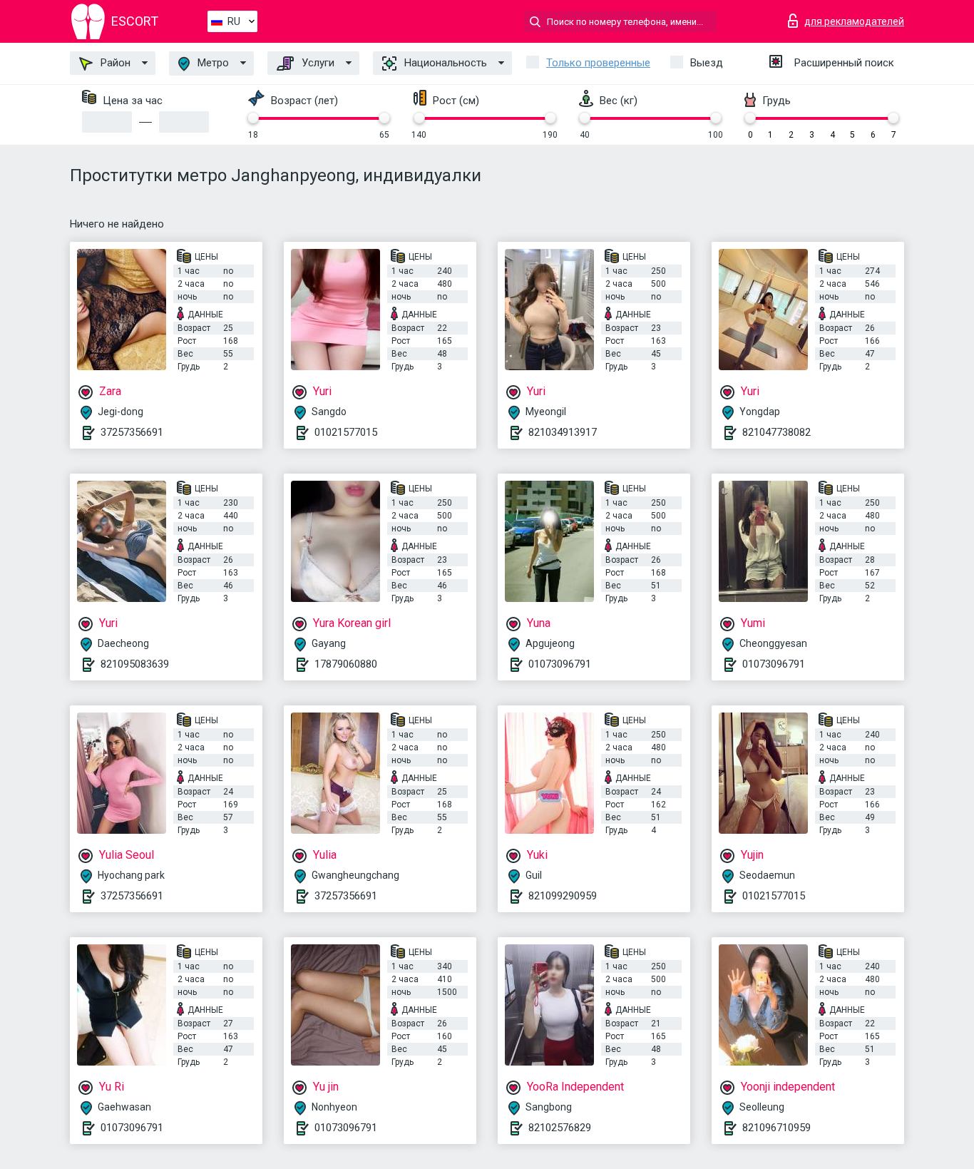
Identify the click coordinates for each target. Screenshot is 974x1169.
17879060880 (345, 664)
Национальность (444, 62)
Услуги (316, 62)
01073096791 (559, 664)
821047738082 (776, 432)
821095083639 (135, 664)
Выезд (706, 62)
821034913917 (562, 432)
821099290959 (562, 895)
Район (114, 62)
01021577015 (345, 432)
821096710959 (776, 1127)
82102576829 (559, 1127)
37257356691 (132, 432)
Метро (212, 62)
